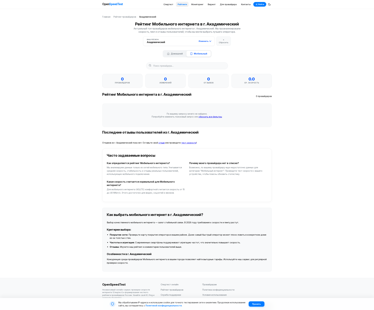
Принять (256, 304)
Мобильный (200, 53)
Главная (106, 17)
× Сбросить (223, 40)
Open (112, 4)
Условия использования (214, 295)
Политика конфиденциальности (218, 289)
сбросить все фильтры (210, 116)
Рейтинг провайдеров (125, 17)
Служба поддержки (171, 295)
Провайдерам (209, 284)
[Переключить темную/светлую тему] (269, 4)
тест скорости (188, 142)
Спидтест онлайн (170, 284)
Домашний (177, 53)
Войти (261, 4)
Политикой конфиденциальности (164, 305)
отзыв (162, 142)
